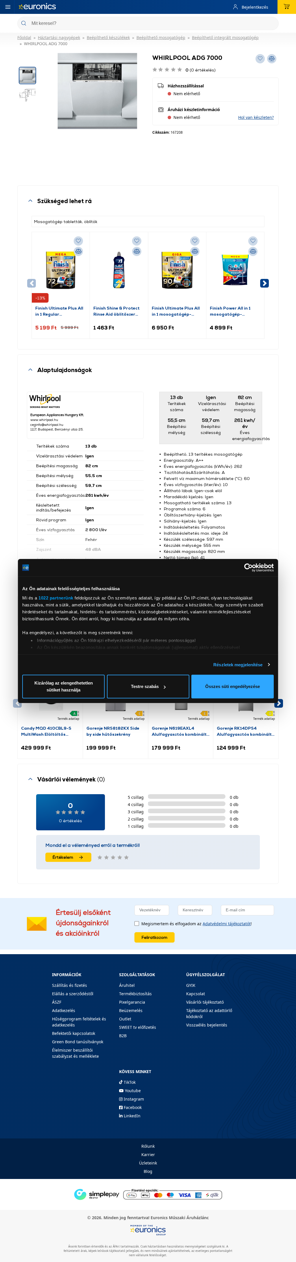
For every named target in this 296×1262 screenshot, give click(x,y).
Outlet (125, 1019)
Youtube (132, 1090)
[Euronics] (37, 7)
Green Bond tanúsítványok (77, 1041)
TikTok (129, 1082)
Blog (148, 1171)
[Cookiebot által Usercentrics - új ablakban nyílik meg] (248, 567)
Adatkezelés (63, 1010)
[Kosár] (287, 7)
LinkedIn (131, 1115)
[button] (256, 117)
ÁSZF (56, 1002)
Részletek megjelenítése (237, 664)
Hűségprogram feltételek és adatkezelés (79, 1022)
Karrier (148, 1154)
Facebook (132, 1107)
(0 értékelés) (201, 69)
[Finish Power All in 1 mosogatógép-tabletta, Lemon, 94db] (235, 270)
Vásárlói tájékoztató (205, 1002)
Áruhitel (127, 985)
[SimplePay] (148, 1194)
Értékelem (63, 857)
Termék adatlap (68, 719)
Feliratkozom (154, 937)
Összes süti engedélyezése (232, 686)
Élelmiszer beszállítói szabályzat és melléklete (75, 1053)
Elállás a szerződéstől (72, 993)
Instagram (133, 1099)
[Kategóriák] (7, 6)
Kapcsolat (195, 993)
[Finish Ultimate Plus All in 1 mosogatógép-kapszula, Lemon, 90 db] (177, 270)
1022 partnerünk (55, 597)
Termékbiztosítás (135, 993)
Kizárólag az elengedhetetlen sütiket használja (63, 686)
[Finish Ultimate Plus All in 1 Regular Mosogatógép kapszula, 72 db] (60, 270)
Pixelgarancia (132, 1002)
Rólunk (148, 1146)
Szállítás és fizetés (69, 985)
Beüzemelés (131, 1010)
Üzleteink (148, 1163)
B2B (123, 1035)
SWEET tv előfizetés (137, 1027)
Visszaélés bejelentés (206, 1025)
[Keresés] (272, 24)
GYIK (190, 985)
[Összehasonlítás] (78, 251)
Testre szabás (145, 686)
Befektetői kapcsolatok (73, 1033)
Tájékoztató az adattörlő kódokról (209, 1013)
